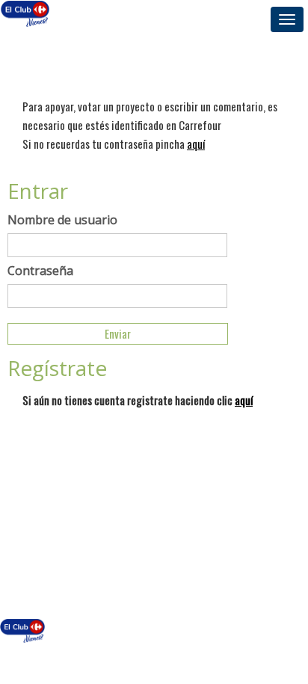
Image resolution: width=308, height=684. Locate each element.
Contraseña (40, 271)
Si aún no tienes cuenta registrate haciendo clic (137, 400)
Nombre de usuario (62, 220)
